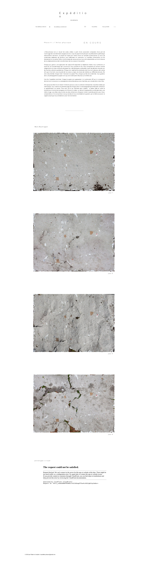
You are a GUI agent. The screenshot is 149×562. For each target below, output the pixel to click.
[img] (73, 242)
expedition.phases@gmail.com (47, 554)
